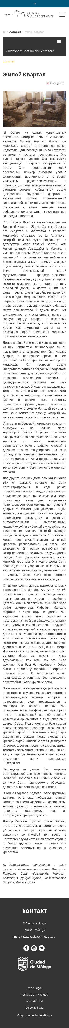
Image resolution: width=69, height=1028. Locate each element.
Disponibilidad (35, 1007)
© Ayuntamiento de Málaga (34, 1015)
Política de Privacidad (34, 994)
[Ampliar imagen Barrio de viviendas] (34, 109)
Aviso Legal (34, 988)
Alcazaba (15, 31)
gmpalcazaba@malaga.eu (36, 936)
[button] (34, 3)
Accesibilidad (34, 1001)
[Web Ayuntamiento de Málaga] (34, 964)
